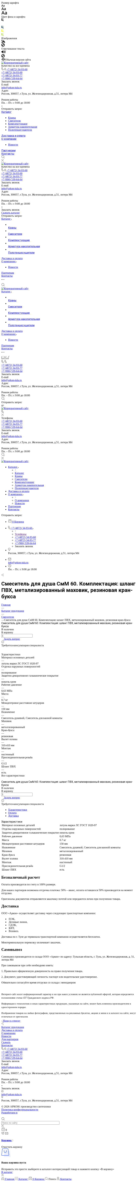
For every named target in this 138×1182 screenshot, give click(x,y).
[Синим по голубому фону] (2, 27)
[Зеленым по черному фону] (2, 35)
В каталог (7, 1172)
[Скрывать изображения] (3, 45)
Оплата (12, 812)
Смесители (14, 120)
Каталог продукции (12, 1027)
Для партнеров (9, 1039)
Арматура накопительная (22, 126)
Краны (12, 117)
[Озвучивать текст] (3, 52)
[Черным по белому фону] (2, 20)
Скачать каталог (10, 212)
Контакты (7, 153)
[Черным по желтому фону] (2, 31)
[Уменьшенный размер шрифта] (3, 5)
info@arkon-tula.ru (11, 87)
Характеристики (17, 809)
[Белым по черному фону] (2, 24)
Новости (13, 144)
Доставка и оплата (13, 135)
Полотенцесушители (20, 129)
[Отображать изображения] (3, 41)
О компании (8, 138)
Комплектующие (17, 123)
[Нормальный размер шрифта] (3, 9)
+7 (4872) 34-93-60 (16, 69)
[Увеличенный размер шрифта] (4, 13)
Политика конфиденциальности (19, 1109)
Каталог (6, 112)
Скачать (5, 1042)
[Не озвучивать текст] (3, 56)
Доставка (13, 815)
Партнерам (8, 150)
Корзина (6, 1140)
